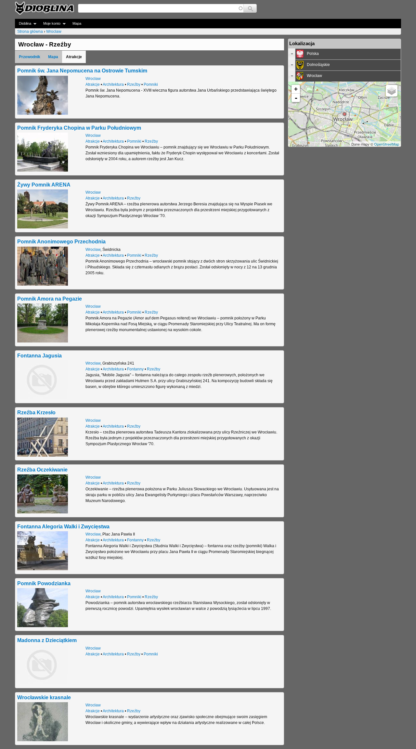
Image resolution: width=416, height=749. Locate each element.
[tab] (344, 53)
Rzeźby (133, 84)
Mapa (76, 23)
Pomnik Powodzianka (44, 583)
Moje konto (49, 23)
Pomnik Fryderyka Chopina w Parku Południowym (79, 128)
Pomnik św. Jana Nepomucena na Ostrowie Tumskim (82, 70)
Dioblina (23, 23)
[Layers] (391, 91)
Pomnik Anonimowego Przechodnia (61, 241)
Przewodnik (29, 57)
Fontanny (135, 369)
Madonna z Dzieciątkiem (47, 640)
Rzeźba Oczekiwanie (42, 469)
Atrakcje (92, 84)
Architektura (113, 84)
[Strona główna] (44, 8)
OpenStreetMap (386, 144)
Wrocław (53, 31)
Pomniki (151, 84)
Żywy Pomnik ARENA (44, 184)
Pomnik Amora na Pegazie (49, 299)
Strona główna (30, 31)
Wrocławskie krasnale (44, 697)
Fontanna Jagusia (39, 355)
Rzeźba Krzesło (36, 412)
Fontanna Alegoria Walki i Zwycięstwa (63, 526)
